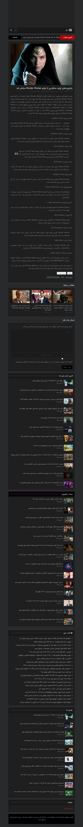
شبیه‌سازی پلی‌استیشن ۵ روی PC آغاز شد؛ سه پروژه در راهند (46, 783)
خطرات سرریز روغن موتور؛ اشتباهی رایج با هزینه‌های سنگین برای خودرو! (49, 662)
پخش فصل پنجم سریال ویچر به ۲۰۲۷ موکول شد (49, 592)
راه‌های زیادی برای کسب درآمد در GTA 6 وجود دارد (55, 689)
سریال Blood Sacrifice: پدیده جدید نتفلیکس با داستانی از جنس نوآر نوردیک (41, 390)
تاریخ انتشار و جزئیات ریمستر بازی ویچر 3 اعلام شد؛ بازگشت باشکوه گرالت (41, 399)
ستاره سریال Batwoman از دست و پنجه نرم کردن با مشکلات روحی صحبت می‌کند (62, 308)
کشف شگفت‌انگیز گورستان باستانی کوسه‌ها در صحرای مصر (53, 648)
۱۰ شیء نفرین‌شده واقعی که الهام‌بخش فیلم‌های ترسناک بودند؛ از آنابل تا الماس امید (39, 582)
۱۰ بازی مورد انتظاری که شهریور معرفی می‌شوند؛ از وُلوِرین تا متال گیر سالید (41, 436)
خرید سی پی (68, 808)
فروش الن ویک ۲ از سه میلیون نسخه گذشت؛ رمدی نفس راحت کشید (43, 473)
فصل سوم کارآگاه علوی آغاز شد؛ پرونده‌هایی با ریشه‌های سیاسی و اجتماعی (41, 527)
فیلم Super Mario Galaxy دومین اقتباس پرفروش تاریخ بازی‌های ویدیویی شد (41, 619)
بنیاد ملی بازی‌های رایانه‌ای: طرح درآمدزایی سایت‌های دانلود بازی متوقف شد (41, 409)
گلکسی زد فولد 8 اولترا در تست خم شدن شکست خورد (54, 658)
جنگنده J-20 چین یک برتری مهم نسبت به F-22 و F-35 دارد (52, 679)
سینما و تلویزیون (49, 91)
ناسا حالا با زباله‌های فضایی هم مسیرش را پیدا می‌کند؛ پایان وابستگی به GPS (47, 665)
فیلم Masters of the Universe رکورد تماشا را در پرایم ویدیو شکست (44, 518)
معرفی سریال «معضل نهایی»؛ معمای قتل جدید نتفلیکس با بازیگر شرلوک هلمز (41, 610)
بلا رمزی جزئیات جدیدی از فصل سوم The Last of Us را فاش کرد (44, 601)
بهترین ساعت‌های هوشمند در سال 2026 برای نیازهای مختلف (52, 642)
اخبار (56, 91)
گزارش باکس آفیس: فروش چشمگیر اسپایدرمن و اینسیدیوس (45, 508)
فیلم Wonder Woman (53, 277)
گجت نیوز (66, 633)
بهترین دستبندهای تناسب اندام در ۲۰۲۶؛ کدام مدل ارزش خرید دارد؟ (50, 652)
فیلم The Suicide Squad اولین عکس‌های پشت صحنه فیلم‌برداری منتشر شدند (41, 308)
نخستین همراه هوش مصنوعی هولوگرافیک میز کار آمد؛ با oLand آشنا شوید (48, 692)
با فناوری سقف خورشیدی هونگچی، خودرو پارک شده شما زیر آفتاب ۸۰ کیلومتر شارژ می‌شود (43, 669)
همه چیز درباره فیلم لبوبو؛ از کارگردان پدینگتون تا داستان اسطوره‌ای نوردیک (41, 573)
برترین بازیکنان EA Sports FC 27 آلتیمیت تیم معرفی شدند (46, 427)
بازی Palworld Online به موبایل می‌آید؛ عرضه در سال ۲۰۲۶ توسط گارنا (44, 741)
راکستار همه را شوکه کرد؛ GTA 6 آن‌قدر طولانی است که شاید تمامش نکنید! (47, 695)
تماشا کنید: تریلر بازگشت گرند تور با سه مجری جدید (48, 536)
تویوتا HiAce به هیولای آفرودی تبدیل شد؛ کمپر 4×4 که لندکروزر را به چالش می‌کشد (45, 702)
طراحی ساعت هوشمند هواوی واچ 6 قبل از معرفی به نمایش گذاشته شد (49, 699)
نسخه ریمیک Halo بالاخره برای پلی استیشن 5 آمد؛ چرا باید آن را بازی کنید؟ (42, 749)
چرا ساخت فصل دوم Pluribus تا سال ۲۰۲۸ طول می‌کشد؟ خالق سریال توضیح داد (40, 545)
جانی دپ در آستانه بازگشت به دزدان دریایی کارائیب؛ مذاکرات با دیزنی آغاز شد (40, 555)
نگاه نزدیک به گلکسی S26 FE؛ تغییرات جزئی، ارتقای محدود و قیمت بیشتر (48, 685)
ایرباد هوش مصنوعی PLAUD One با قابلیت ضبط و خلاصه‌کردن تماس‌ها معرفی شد (45, 675)
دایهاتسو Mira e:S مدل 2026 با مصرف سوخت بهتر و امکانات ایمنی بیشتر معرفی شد (45, 638)
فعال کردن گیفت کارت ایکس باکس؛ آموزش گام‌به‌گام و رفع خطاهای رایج (43, 732)
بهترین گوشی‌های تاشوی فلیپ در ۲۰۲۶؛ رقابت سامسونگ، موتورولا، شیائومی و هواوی (45, 655)
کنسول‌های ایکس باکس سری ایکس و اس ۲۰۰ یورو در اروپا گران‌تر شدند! (43, 758)
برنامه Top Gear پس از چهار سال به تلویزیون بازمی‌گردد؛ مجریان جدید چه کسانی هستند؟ (43, 645)
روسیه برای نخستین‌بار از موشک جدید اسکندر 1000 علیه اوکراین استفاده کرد (47, 682)
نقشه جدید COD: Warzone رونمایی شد (52, 418)
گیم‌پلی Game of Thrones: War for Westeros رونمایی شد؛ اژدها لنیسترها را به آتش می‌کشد (37, 455)
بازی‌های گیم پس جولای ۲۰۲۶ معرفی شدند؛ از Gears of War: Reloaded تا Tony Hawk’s (39, 792)
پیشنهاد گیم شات (36, 91)
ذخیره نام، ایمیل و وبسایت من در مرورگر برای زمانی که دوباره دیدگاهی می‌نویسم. (43, 362)
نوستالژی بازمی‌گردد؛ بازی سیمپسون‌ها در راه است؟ (48, 446)
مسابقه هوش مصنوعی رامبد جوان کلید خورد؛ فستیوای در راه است (44, 564)
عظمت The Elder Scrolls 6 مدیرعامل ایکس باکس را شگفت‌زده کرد (43, 464)
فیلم (43, 91)
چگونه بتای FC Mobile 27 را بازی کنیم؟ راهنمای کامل (48, 381)
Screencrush (61, 273)
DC (62, 277)
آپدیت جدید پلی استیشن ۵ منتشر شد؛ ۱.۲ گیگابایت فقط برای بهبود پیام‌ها (42, 766)
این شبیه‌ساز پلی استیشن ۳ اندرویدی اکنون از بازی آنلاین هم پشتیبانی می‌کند (42, 724)
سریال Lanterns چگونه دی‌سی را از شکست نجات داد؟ (47, 499)
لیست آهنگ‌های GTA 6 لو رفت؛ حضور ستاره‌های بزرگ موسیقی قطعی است (41, 483)
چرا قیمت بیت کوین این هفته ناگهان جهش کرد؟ (56, 672)
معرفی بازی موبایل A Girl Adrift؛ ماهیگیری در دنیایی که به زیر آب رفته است (42, 775)
